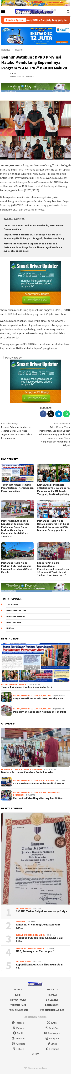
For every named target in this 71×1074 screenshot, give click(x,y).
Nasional (55, 792)
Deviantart (54, 1049)
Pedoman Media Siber (52, 1010)
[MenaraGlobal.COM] (35, 11)
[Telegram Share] (58, 413)
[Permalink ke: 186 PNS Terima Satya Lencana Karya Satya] (35, 859)
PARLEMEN (20, 921)
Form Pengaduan (18, 1010)
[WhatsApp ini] (66, 413)
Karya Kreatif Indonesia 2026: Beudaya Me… (39, 698)
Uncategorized (23, 908)
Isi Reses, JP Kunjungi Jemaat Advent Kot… (38, 926)
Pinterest (20, 1028)
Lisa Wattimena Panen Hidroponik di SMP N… (39, 783)
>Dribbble (20, 1043)
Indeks (18, 989)
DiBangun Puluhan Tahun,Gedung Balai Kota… (39, 939)
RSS (37, 1054)
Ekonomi (13, 684)
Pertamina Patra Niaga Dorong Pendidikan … (39, 798)
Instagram (54, 1038)
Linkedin (20, 1049)
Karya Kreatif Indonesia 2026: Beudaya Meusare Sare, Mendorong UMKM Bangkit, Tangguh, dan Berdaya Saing (53, 489)
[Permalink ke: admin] (4, 74)
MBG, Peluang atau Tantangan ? (35, 951)
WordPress (20, 1038)
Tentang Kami (18, 1005)
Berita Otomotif (16, 610)
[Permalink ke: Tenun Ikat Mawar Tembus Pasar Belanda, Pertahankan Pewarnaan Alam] (17, 473)
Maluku (22, 684)
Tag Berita (12, 604)
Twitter (54, 1022)
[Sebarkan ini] (43, 413)
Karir (18, 994)
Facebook (20, 1022)
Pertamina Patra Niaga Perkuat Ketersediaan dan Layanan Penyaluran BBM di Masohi (16, 567)
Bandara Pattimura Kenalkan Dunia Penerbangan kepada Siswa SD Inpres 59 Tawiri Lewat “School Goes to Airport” (53, 569)
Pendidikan (37, 769)
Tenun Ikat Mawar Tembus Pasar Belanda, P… (27, 687)
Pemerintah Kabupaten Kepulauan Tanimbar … (41, 711)
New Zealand (13, 622)
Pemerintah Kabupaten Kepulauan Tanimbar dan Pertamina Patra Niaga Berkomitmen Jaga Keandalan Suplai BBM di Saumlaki (32, 247)
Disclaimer (52, 999)
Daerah (4, 684)
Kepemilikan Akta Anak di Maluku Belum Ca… (39, 966)
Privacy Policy (18, 999)
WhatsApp (54, 1028)
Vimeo (54, 1043)
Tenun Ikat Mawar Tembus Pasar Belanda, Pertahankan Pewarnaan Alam (17, 488)
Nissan (10, 628)
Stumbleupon (54, 1033)
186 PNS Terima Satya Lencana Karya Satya (41, 911)
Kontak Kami (52, 1005)
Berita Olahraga (15, 616)
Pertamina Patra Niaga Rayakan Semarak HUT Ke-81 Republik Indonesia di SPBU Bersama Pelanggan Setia (53, 525)
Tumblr (20, 1033)
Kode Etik (52, 989)
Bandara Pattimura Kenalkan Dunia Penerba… (28, 772)
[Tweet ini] (50, 413)
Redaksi (52, 994)
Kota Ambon (36, 695)
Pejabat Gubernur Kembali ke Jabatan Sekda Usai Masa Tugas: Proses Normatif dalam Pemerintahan (16, 431)
